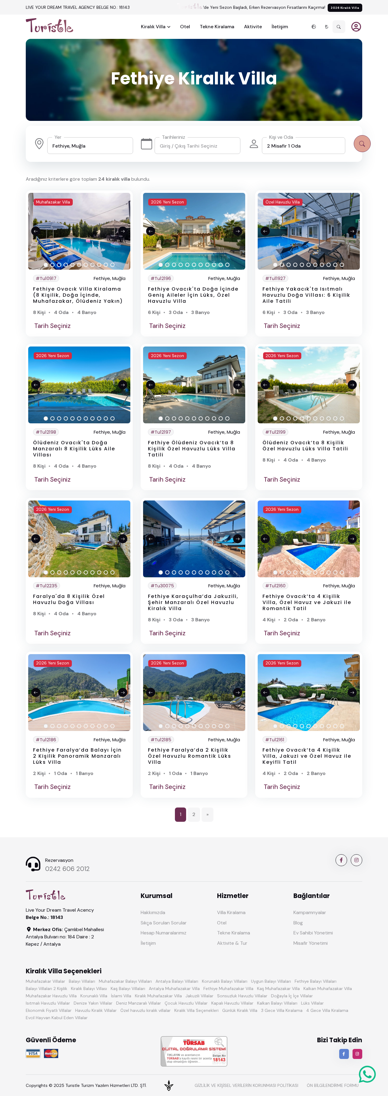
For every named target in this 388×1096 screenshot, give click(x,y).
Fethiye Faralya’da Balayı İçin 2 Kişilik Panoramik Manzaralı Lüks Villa (77, 756)
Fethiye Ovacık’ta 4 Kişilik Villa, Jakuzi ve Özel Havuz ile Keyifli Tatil (307, 756)
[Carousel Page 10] (106, 265)
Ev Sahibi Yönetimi (313, 933)
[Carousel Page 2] (52, 265)
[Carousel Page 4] (66, 265)
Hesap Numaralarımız (163, 933)
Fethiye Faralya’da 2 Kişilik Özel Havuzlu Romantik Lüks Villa (189, 756)
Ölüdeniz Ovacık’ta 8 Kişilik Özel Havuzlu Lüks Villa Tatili (305, 445)
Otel (185, 26)
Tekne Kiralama (217, 26)
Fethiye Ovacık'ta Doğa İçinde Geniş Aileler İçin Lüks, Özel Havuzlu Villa (193, 295)
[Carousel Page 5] (72, 265)
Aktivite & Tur (232, 943)
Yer (58, 137)
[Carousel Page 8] (92, 265)
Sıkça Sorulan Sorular (164, 923)
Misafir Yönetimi (310, 943)
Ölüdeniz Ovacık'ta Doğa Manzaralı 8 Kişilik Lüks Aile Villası (74, 448)
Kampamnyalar (309, 912)
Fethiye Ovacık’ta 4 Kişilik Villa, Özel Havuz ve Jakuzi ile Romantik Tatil (307, 602)
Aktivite (253, 26)
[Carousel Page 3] (59, 265)
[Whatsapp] (367, 1080)
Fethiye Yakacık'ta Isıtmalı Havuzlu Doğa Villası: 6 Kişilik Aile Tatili (306, 295)
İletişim (280, 26)
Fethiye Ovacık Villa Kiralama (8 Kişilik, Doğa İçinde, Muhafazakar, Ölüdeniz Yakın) (78, 295)
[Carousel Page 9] (99, 265)
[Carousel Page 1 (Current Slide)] (46, 265)
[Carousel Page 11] (112, 265)
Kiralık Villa (153, 26)
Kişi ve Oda (281, 137)
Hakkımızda (153, 912)
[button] (313, 27)
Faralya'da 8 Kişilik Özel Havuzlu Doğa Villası (69, 599)
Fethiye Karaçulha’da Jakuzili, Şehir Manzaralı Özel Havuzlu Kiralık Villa (193, 602)
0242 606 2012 (67, 869)
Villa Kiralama (231, 912)
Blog (298, 923)
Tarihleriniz (173, 137)
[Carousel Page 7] (86, 265)
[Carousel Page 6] (79, 265)
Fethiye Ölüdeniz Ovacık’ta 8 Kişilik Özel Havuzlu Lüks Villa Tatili (192, 448)
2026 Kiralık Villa (345, 8)
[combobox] (90, 145)
